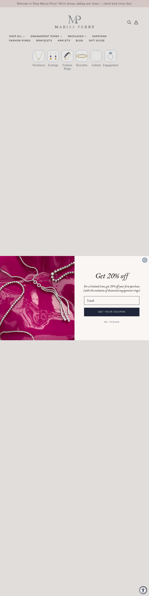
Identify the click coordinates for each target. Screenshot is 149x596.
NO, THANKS (112, 322)
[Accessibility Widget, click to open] (143, 590)
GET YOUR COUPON (111, 312)
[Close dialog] (145, 260)
